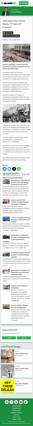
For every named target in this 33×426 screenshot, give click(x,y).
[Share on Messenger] (9, 169)
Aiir (30, 423)
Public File (16, 417)
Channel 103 (16, 408)
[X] (16, 402)
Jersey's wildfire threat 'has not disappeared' (19, 306)
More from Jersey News (12, 36)
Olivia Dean (18, 370)
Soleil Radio (16, 406)
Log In (9, 338)
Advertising (16, 410)
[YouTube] (21, 402)
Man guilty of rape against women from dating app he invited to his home (20, 182)
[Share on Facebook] (5, 169)
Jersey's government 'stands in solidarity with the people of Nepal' (20, 202)
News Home (8, 33)
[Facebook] (7, 402)
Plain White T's (19, 385)
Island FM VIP (9, 329)
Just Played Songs (10, 346)
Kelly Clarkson (19, 355)
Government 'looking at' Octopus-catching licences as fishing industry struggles (16, 238)
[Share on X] (14, 169)
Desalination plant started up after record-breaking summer (20, 255)
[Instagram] (11, 402)
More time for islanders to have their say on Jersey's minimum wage (20, 272)
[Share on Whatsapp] (19, 169)
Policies (16, 415)
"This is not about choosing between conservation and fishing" (20, 220)
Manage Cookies (16, 412)
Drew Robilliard (16, 12)
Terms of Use (16, 419)
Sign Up (23, 338)
